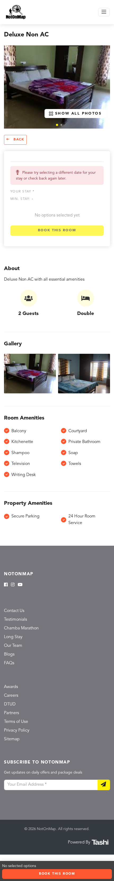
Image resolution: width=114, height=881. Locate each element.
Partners (11, 713)
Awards (11, 687)
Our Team (13, 646)
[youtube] (20, 585)
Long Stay (13, 637)
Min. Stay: (21, 199)
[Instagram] (13, 585)
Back (18, 139)
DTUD (10, 704)
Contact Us (14, 611)
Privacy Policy (16, 730)
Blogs (9, 654)
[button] (57, 125)
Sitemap (12, 739)
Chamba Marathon (21, 628)
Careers (11, 696)
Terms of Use (16, 722)
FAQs (9, 663)
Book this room (57, 230)
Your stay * (22, 191)
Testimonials (15, 620)
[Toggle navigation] (104, 12)
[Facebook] (6, 585)
